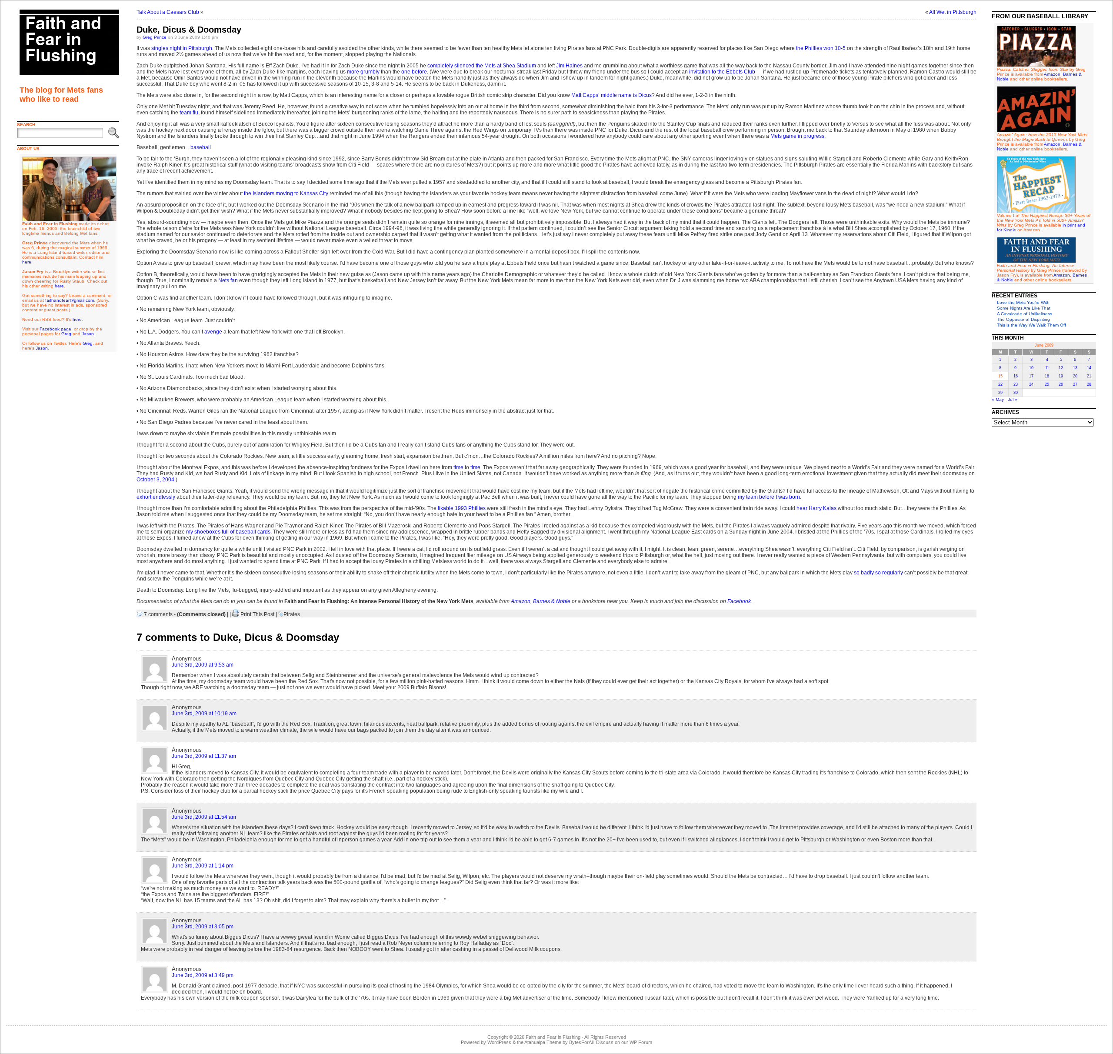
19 (1061, 376)
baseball (200, 147)
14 (1089, 368)
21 (1089, 376)
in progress (811, 136)
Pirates (291, 614)
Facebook (739, 601)
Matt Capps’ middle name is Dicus (611, 95)
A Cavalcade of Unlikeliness (1024, 313)
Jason (88, 333)
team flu (189, 113)
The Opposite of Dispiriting (1023, 319)
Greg (66, 333)
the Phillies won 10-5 (821, 48)
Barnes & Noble (551, 601)
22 (1000, 384)
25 (1047, 384)
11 (1047, 368)
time (458, 467)
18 (1047, 376)
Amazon (520, 601)
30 (1015, 392)
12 (1061, 368)
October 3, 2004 (155, 480)
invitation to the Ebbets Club (722, 72)
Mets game (783, 136)
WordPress (499, 1042)
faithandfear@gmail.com (69, 300)
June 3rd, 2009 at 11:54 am (204, 817)
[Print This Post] (235, 614)
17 (1031, 376)
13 (1075, 368)
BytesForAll (581, 1042)
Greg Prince (155, 37)
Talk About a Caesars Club (168, 12)
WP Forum (641, 1042)
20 (1075, 376)
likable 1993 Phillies (462, 508)
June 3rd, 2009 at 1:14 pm (202, 866)
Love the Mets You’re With (1023, 302)
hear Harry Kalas (816, 508)
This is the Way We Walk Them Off (1031, 325)
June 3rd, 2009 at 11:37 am (204, 756)
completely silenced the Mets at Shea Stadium (481, 66)
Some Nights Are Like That (1023, 308)
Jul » (1012, 399)
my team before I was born (769, 497)
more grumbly (363, 72)
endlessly (164, 497)
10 (1031, 368)
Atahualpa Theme (542, 1042)
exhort (144, 497)
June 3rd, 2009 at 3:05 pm (202, 927)
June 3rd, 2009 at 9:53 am (202, 665)
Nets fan (228, 280)
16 (1015, 376)
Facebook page (55, 329)
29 (1000, 392)
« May (998, 399)
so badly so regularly (878, 573)
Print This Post (257, 614)
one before (414, 72)
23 (1015, 384)
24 (1031, 384)
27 (1075, 384)
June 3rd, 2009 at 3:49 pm (202, 975)
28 (1089, 384)
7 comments (158, 614)
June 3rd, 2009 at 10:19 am (204, 713)
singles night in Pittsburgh (181, 48)
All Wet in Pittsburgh (952, 12)
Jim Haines (569, 66)
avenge (213, 332)
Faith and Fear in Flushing (553, 1037)
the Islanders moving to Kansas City (286, 193)
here (26, 262)
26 (1061, 384)
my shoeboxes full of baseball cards (228, 532)
